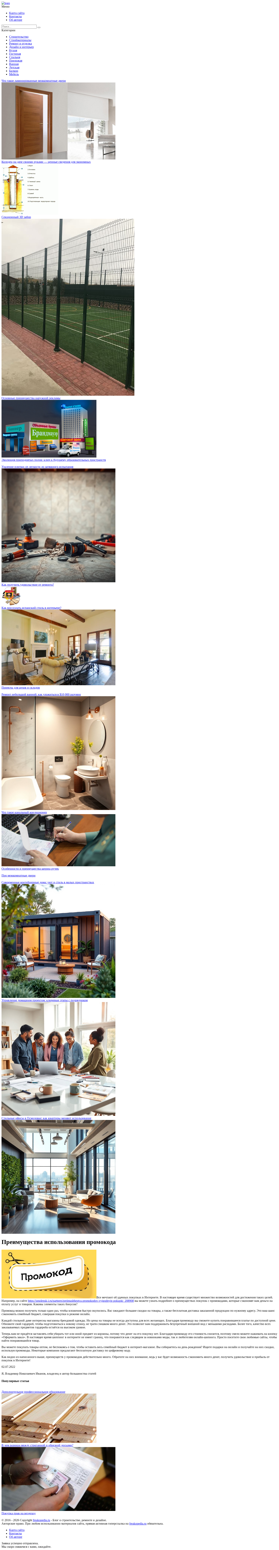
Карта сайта (16, 13)
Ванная (14, 64)
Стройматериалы (20, 40)
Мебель (14, 74)
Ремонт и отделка (20, 43)
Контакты (15, 16)
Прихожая (15, 60)
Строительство (18, 36)
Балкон (13, 70)
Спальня (14, 57)
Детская (14, 67)
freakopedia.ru (41, 1520)
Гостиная (15, 53)
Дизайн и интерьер (21, 47)
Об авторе (15, 19)
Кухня (13, 50)
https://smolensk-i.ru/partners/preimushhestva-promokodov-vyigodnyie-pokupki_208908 (81, 1300)
